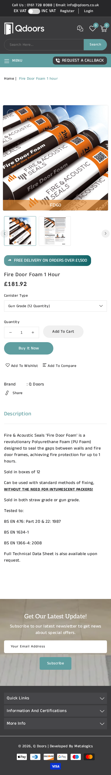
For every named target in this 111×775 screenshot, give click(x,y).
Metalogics (83, 746)
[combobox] (44, 44)
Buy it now (29, 348)
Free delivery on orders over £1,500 (50, 260)
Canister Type (16, 295)
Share (18, 393)
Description (17, 414)
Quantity (11, 322)
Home (9, 78)
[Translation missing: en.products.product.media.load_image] (20, 231)
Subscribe (55, 663)
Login (88, 11)
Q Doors (36, 384)
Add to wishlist (24, 366)
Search (95, 44)
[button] (13, 60)
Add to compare (62, 366)
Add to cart (63, 331)
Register (67, 11)
